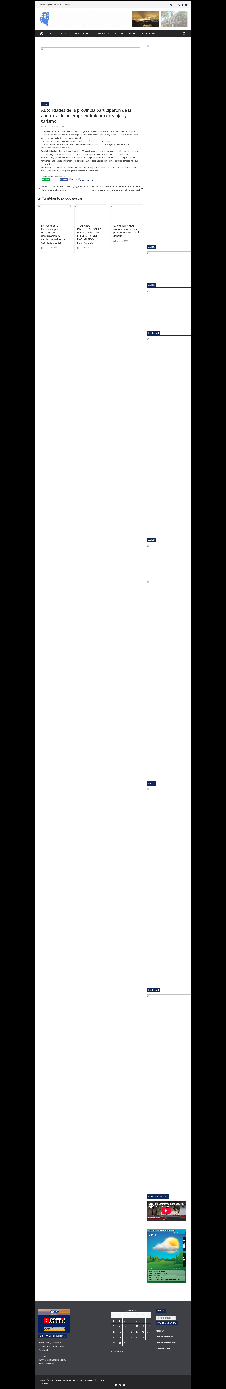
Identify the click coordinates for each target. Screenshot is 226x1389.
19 (137, 1331)
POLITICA (75, 33)
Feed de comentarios (166, 1342)
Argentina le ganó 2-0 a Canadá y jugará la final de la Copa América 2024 (65, 188)
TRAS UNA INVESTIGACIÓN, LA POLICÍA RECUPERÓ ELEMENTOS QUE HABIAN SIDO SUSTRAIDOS (89, 234)
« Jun (113, 1350)
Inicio (52, 33)
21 (148, 1331)
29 (114, 1343)
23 (119, 1337)
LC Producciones (147, 33)
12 (137, 1326)
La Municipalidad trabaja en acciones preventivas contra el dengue (126, 231)
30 (119, 1343)
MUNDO (131, 33)
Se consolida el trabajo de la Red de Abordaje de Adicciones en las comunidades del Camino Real (116, 188)
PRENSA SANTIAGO (62, 1380)
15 (114, 1331)
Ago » (120, 1350)
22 (114, 1337)
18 (131, 1331)
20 (143, 1331)
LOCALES (63, 33)
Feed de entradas (164, 1336)
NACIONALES (104, 33)
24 (125, 1337)
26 (137, 1337)
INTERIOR (87, 33)
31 (125, 1343)
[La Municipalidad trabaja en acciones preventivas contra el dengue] (127, 206)
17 (125, 1331)
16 (119, 1331)
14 (148, 1326)
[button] (93, 33)
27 (143, 1337)
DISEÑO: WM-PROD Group (83, 1380)
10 (125, 1326)
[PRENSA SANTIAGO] (41, 34)
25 (131, 1337)
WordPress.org (163, 1348)
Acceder (160, 1330)
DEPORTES (118, 33)
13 (143, 1326)
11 (131, 1326)
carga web (60, 127)
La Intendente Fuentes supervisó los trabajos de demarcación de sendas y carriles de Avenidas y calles (54, 234)
